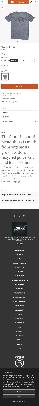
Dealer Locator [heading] (19, 250)
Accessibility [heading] (19, 310)
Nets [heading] (19, 327)
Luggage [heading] (19, 340)
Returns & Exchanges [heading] (19, 297)
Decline (19, 396)
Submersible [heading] (19, 318)
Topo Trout (8, 47)
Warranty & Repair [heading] (19, 301)
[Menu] (2, 2)
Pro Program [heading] (19, 284)
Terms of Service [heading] (19, 293)
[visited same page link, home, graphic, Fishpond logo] (18, 2)
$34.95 (4, 54)
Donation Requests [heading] (19, 263)
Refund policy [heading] (19, 306)
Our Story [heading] (19, 272)
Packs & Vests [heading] (19, 323)
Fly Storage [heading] (19, 331)
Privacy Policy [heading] (19, 289)
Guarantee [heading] (19, 255)
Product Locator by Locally (10, 102)
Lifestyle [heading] (19, 344)
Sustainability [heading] (19, 276)
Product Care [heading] (19, 267)
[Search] (31, 2)
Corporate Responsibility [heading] (19, 280)
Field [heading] (19, 348)
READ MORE (19, 244)
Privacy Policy (29, 386)
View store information (9, 98)
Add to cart (19, 87)
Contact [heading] (19, 259)
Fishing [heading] (19, 314)
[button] (35, 2)
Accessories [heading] (19, 335)
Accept (19, 391)
